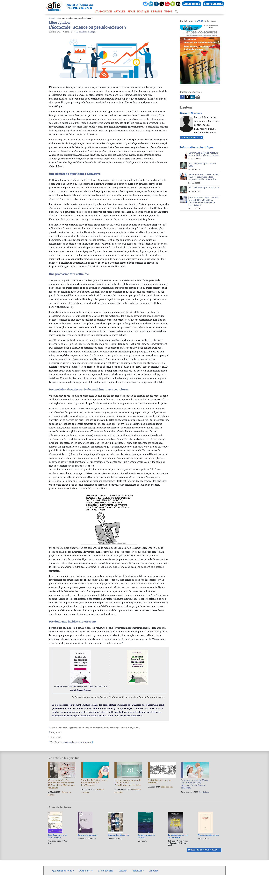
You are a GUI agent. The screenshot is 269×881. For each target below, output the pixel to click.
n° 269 (199, 21)
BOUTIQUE (143, 11)
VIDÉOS (168, 11)
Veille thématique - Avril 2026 (203, 187)
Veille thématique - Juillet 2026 (202, 164)
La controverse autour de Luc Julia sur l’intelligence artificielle (127, 783)
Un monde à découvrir (118, 835)
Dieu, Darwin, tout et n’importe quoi (57, 836)
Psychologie (204, 792)
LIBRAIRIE (156, 11)
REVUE (131, 11)
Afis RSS (154, 870)
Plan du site (86, 870)
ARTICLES (119, 11)
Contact (123, 870)
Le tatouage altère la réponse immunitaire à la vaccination (203, 153)
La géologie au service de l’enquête (178, 836)
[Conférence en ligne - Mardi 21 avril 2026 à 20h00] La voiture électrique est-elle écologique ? (203, 201)
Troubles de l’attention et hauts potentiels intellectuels (94, 783)
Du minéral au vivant (87, 835)
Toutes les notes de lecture (202, 849)
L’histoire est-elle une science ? (159, 781)
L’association (103, 11)
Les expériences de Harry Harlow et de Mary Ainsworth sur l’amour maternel (194, 784)
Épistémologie (167, 787)
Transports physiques (208, 835)
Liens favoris (105, 870)
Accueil (52, 18)
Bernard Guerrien (191, 113)
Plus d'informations (190, 137)
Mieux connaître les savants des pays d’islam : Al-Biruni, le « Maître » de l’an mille (61, 784)
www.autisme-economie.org (77, 742)
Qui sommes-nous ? (63, 870)
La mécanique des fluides (146, 836)
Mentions (138, 870)
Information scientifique (86, 32)
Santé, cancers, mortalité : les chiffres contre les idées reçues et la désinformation (203, 177)
